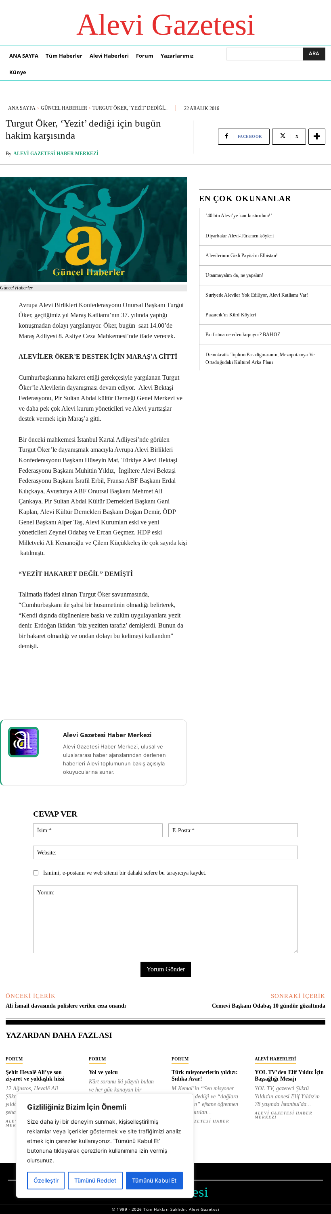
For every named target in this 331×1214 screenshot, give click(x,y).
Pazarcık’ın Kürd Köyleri (230, 315)
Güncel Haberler (64, 108)
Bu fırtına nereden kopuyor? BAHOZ (242, 334)
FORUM (14, 1058)
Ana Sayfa (22, 108)
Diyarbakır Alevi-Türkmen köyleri (239, 236)
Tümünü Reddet (95, 1180)
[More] (316, 137)
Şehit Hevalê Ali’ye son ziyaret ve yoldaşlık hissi (35, 1075)
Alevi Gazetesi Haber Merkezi (55, 153)
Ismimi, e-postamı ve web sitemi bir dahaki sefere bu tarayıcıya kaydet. (125, 873)
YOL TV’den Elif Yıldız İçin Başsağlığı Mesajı (289, 1075)
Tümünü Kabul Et (154, 1180)
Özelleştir (46, 1180)
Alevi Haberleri (275, 1058)
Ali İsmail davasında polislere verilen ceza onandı (66, 1006)
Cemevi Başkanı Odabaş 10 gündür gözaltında (268, 1006)
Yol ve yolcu (103, 1072)
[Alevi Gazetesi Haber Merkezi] (28, 742)
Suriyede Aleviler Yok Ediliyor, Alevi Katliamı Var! (256, 295)
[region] (105, 1146)
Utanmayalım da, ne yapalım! (234, 275)
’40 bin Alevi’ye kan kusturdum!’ (238, 215)
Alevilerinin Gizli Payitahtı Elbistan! (241, 255)
